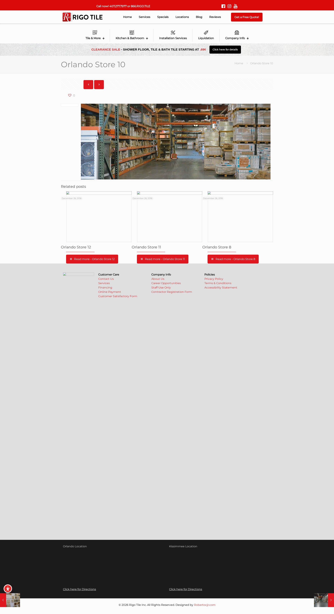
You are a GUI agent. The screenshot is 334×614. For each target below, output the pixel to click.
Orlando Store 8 (216, 247)
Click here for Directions (79, 589)
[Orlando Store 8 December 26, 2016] (10, 600)
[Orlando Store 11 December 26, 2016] (324, 600)
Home (238, 63)
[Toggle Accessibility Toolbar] (8, 588)
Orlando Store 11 (146, 247)
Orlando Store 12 (76, 247)
